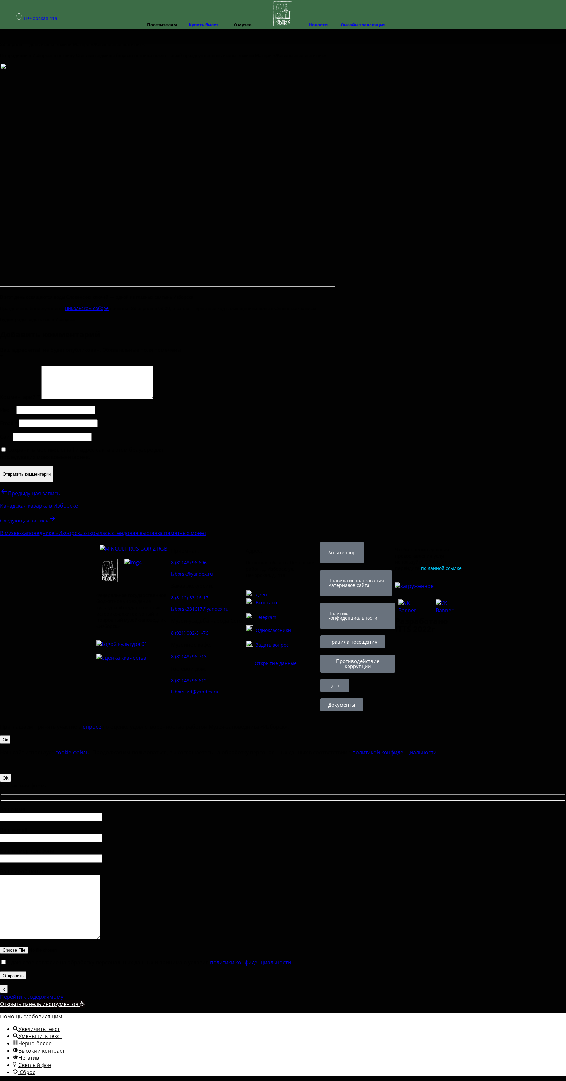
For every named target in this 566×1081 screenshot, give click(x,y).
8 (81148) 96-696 (189, 562)
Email (9, 423)
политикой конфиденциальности (394, 752)
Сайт (6, 436)
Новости (318, 25)
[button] (42, 1004)
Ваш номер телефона (27, 850)
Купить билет (203, 25)
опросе (92, 726)
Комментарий (20, 397)
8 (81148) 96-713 (189, 657)
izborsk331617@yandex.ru (200, 609)
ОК (6, 778)
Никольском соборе (87, 308)
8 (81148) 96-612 (189, 680)
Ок (5, 739)
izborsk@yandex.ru (192, 574)
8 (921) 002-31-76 (189, 633)
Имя (7, 409)
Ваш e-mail (13, 830)
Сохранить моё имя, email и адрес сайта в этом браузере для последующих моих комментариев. (81, 453)
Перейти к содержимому (31, 996)
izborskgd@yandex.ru (194, 692)
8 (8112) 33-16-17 (189, 598)
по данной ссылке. (442, 568)
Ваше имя (12, 809)
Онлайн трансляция (363, 25)
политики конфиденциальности (250, 962)
